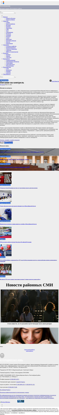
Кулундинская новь (5, 6)
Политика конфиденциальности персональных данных (14, 392)
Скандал (8, 72)
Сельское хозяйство (11, 46)
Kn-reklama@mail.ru (5, 389)
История (8, 25)
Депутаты (8, 57)
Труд (7, 31)
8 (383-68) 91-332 (30, 384)
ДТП (7, 68)
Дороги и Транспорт (11, 49)
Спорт (7, 37)
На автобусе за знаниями (6, 141)
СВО (7, 29)
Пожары (8, 71)
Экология (8, 50)
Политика (5, 53)
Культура (8, 33)
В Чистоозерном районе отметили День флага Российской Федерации (15, 242)
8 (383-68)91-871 (20, 384)
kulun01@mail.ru (20, 382)
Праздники (9, 28)
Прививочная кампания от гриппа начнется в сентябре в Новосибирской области (18, 224)
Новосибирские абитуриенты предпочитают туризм (14, 159)
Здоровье (8, 35)
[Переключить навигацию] (0, 11)
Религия (8, 36)
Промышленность (11, 47)
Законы (8, 56)
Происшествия (7, 67)
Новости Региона (10, 18)
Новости (5, 17)
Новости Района (10, 19)
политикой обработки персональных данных (24, 410)
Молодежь (9, 39)
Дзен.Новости (6, 74)
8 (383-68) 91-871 (14, 379)
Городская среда (10, 64)
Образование (9, 32)
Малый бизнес (10, 65)
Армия (8, 22)
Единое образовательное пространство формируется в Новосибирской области (22, 152)
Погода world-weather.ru (29, 349)
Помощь (8, 26)
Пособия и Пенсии (11, 40)
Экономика (6, 44)
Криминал (9, 70)
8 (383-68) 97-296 (12, 387)
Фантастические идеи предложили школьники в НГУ (15, 167)
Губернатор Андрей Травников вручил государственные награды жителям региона (18, 188)
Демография (9, 63)
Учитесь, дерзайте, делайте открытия (9, 140)
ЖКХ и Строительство (12, 51)
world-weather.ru (29, 351)
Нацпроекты (6, 58)
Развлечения (9, 43)
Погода (8, 42)
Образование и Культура (12, 61)
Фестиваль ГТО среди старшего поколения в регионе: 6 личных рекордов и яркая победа (20, 279)
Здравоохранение (10, 60)
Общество (5, 21)
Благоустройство (10, 24)
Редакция (2, 84)
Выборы (8, 54)
